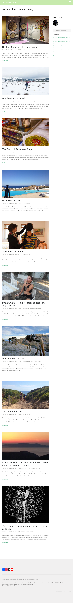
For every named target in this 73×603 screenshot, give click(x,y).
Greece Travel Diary (26, 101)
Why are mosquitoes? (13, 358)
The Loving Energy (10, 49)
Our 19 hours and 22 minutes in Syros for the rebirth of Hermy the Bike (25, 464)
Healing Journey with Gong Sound (19, 47)
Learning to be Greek (35, 101)
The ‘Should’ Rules (12, 411)
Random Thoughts (26, 203)
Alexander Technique (13, 251)
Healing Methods (26, 49)
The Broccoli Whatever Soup (17, 149)
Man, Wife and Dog (12, 200)
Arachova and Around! (14, 98)
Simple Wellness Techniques (35, 308)
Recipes (23, 152)
